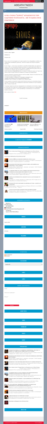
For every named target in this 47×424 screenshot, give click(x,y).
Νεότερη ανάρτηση (8, 129)
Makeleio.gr (8, 203)
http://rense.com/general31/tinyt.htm (14, 71)
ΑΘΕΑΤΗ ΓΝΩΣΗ (23, 5)
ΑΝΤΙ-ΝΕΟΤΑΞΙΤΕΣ (9, 206)
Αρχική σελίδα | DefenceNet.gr (12, 211)
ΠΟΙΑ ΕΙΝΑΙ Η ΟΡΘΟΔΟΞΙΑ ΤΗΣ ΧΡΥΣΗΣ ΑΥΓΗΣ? (15, 156)
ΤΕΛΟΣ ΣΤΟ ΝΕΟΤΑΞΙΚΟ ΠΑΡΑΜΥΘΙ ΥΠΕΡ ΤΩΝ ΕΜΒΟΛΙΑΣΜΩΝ (22, 189)
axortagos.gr (8, 210)
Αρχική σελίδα (23, 129)
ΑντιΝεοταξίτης (9, 204)
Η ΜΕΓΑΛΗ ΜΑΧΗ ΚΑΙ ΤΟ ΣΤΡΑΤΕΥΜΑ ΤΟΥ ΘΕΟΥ (19, 395)
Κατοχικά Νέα (8, 207)
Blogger (40, 422)
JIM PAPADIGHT (9, 254)
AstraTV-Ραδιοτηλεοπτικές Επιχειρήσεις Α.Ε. (15, 208)
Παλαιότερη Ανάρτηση (38, 129)
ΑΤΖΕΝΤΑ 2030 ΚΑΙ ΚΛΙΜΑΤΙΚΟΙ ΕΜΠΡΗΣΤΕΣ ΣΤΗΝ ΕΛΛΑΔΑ (22, 159)
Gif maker (6, 231)
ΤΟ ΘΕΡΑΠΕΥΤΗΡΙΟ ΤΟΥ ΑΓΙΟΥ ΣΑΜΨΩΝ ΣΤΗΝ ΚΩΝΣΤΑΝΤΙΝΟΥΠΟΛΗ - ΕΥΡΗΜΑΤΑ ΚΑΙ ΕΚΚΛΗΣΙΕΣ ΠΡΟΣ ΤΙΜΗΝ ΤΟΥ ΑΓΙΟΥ (24, 171)
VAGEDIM (8, 256)
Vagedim (13, 52)
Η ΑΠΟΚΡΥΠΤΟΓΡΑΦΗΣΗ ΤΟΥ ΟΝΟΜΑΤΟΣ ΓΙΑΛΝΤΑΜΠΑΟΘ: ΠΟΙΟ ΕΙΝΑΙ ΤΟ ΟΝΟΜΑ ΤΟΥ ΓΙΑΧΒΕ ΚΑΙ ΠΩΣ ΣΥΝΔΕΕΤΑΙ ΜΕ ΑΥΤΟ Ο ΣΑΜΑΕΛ (24, 351)
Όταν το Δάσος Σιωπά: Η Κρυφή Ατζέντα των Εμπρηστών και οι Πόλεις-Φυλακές (21, 1)
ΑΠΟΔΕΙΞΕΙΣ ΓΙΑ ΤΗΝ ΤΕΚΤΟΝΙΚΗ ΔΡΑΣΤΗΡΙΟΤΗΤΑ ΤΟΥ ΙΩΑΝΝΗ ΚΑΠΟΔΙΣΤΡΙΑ (25, 361)
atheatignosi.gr (7, 54)
